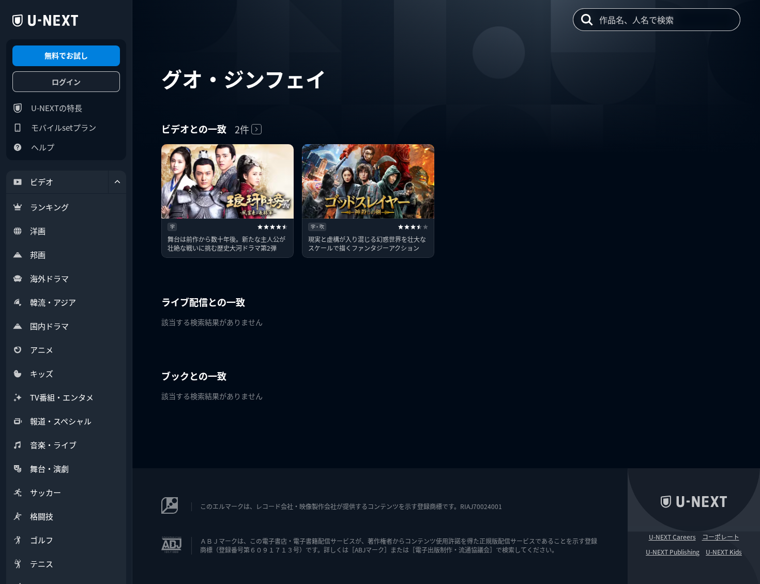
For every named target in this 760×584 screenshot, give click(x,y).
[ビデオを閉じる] (117, 182)
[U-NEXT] (45, 20)
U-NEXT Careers (672, 537)
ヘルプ (42, 147)
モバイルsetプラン (63, 127)
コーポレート (720, 537)
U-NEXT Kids (724, 552)
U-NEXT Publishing (673, 552)
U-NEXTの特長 (56, 107)
